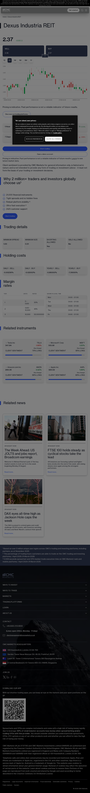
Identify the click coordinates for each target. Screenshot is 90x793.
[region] (45, 130)
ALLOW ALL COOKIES (53, 139)
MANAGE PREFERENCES (34, 139)
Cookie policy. (57, 133)
